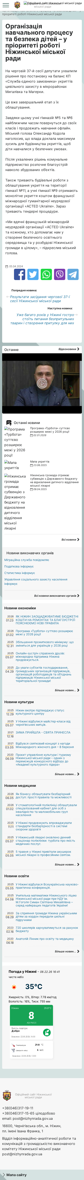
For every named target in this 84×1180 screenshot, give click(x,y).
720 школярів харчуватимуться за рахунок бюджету (47, 929)
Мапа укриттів (39, 461)
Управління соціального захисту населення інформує (35, 581)
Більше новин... (66, 690)
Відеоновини (68, 349)
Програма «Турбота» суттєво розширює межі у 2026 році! (50, 430)
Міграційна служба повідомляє (26, 560)
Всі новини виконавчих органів (55, 595)
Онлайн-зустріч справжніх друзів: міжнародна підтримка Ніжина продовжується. (40, 657)
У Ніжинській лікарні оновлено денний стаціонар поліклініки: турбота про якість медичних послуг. (45, 841)
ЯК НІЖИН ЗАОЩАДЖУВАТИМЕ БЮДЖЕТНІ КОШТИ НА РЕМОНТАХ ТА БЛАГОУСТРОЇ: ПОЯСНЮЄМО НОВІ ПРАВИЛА (47, 620)
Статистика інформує (19, 573)
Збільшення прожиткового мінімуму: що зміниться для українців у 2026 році (45, 643)
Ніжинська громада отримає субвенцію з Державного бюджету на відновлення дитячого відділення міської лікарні (54, 480)
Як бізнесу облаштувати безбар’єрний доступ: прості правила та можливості (44, 795)
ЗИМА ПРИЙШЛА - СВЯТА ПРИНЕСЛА (43, 732)
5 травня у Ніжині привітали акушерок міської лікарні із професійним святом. (43, 853)
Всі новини (69, 539)
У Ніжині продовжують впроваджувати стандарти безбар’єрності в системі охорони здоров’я (44, 826)
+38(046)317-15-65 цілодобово (28, 1113)
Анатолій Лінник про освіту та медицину (45, 938)
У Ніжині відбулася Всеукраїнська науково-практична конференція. (47, 886)
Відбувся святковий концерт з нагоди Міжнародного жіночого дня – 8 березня (45, 745)
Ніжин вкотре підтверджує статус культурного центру (40, 712)
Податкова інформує (19, 566)
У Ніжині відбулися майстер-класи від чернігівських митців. (43, 723)
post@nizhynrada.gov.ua (33, 1118)
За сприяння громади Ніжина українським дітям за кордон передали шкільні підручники (46, 916)
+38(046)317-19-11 (17, 1108)
